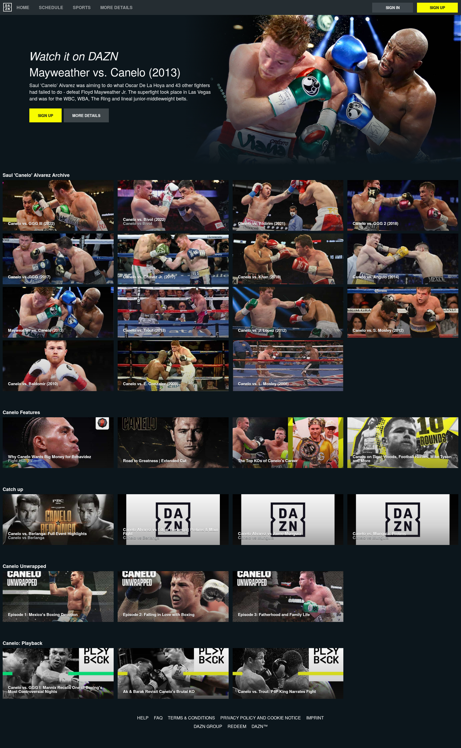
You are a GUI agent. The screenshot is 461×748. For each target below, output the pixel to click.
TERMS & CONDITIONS (191, 718)
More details (116, 7)
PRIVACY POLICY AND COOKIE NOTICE (260, 718)
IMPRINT (315, 718)
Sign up (437, 7)
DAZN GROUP (208, 726)
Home (23, 7)
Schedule (51, 7)
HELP (143, 718)
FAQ (158, 718)
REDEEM (237, 726)
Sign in (393, 7)
